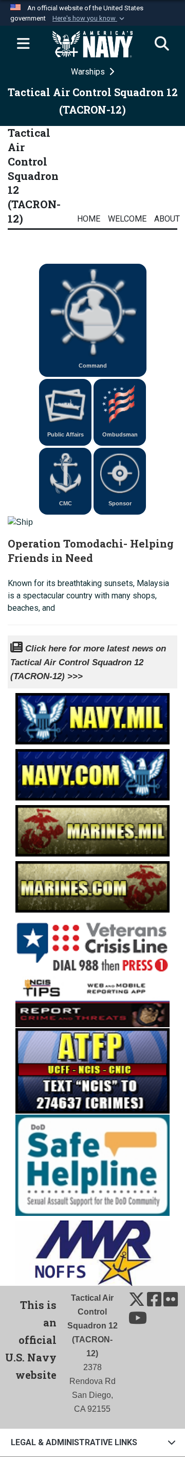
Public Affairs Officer (65, 438)
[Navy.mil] (92, 716)
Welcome (127, 219)
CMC (65, 503)
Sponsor (120, 503)
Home (88, 219)
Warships (89, 72)
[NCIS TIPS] (92, 1000)
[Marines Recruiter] (92, 884)
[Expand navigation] (23, 44)
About (167, 219)
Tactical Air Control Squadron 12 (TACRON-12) (34, 175)
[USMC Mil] (92, 828)
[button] (89, 18)
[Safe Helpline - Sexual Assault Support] (92, 1164)
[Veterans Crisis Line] (92, 943)
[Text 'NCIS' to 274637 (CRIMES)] (92, 1069)
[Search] (161, 44)
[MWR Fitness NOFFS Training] (92, 1250)
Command (93, 365)
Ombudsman (120, 434)
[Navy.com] (92, 772)
